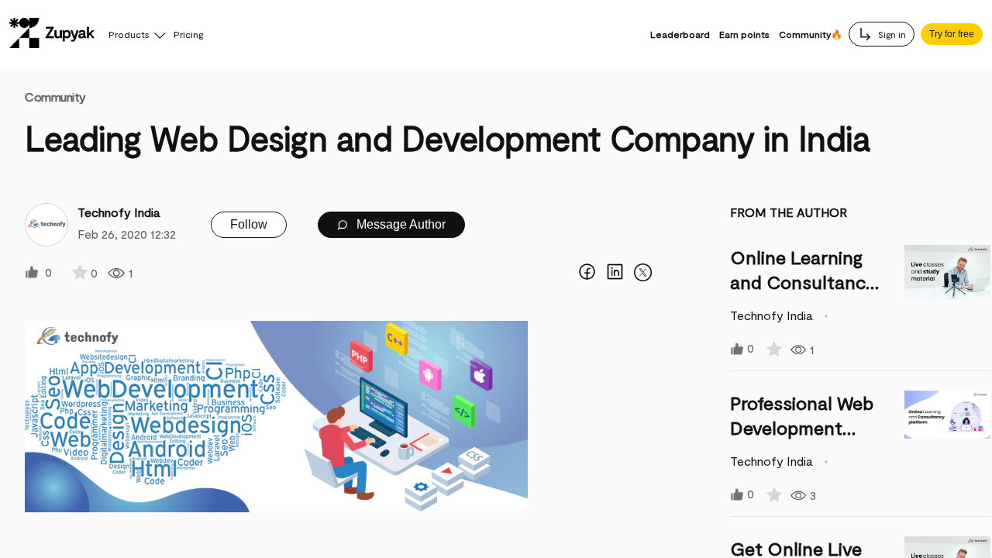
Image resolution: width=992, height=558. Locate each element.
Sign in (891, 34)
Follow (248, 224)
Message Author (399, 224)
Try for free (951, 34)
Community (55, 96)
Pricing (188, 34)
